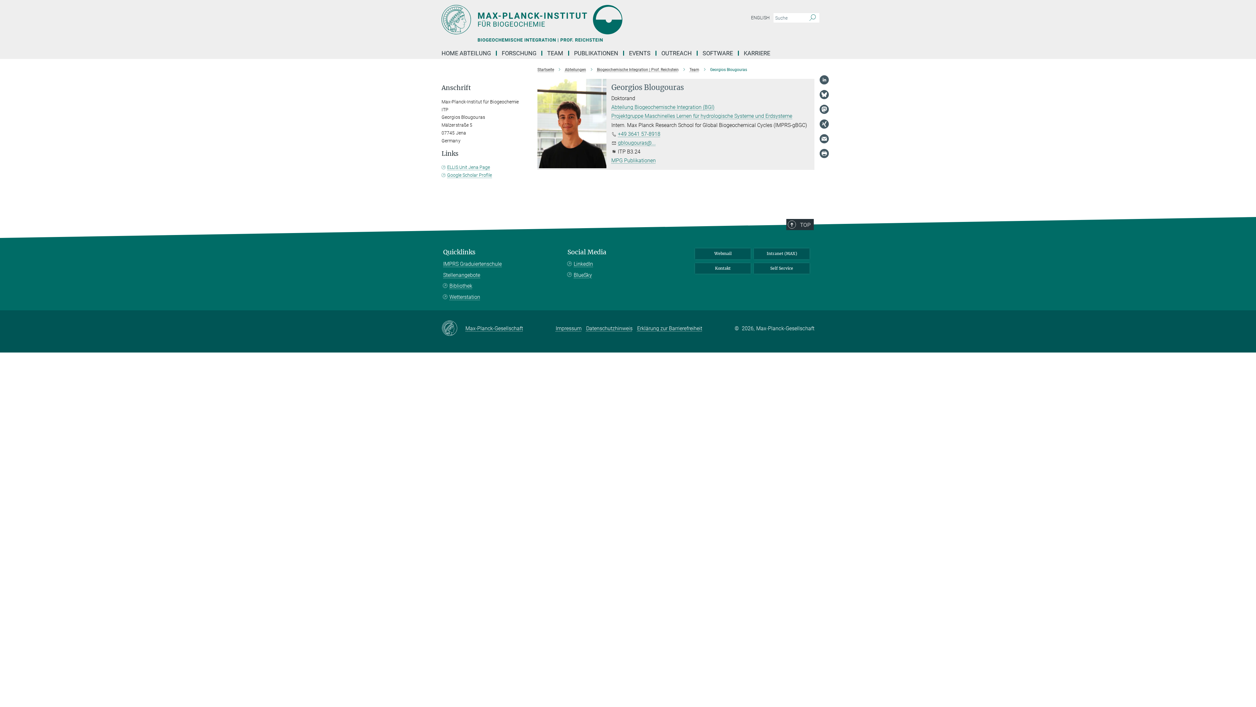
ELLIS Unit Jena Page (468, 167)
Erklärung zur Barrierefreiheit (669, 328)
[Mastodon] (824, 109)
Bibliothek (460, 286)
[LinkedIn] (824, 80)
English (760, 17)
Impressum (569, 328)
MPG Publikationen (633, 160)
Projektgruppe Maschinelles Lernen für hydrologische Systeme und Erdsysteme (701, 116)
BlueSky (583, 275)
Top (805, 225)
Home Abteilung (466, 53)
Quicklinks (459, 252)
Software (718, 53)
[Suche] (812, 18)
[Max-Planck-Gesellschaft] (453, 328)
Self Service (781, 268)
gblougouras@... (637, 143)
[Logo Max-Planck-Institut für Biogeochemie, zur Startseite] (564, 19)
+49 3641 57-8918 (639, 134)
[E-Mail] (824, 139)
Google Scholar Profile (469, 175)
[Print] (824, 153)
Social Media (586, 252)
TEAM (555, 53)
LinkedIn (583, 264)
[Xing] (824, 124)
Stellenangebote (461, 275)
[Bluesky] (824, 95)
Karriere (757, 53)
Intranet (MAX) (782, 253)
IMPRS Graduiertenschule (472, 264)
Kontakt (723, 268)
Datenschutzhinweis (609, 328)
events (640, 53)
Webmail (723, 253)
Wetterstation (464, 297)
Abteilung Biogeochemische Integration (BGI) (662, 107)
